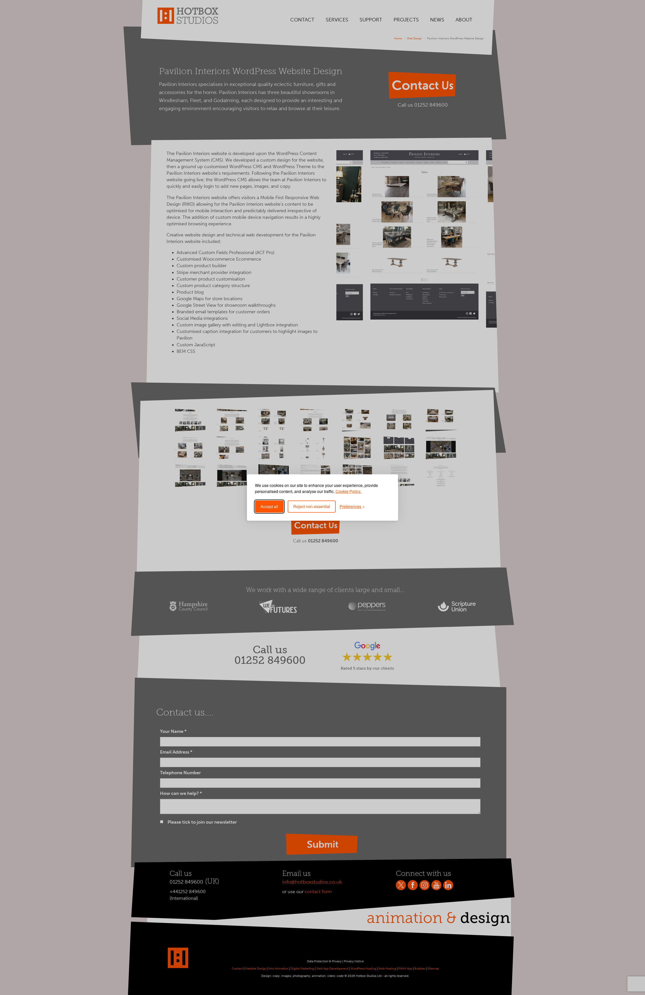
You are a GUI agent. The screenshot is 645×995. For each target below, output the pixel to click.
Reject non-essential (311, 506)
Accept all (269, 506)
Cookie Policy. (348, 491)
